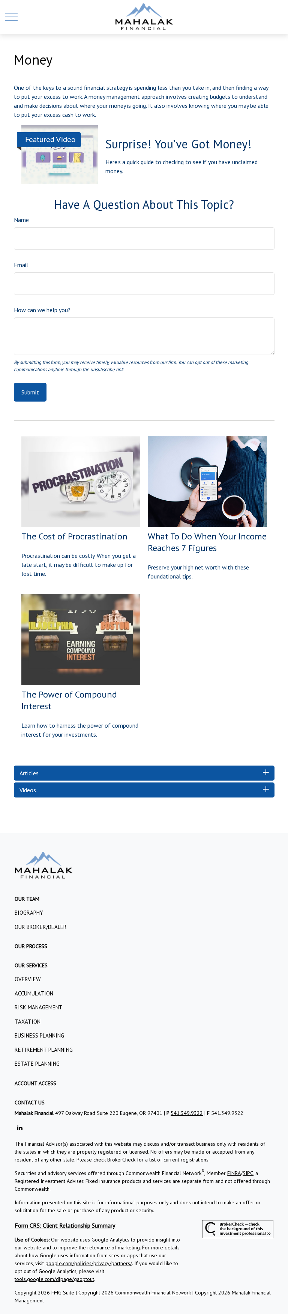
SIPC (248, 1173)
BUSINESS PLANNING (39, 1035)
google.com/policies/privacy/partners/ (88, 1263)
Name (21, 220)
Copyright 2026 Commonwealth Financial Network (134, 1292)
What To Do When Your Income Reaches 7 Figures (207, 542)
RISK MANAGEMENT (39, 1007)
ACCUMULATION (34, 993)
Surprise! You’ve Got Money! (178, 144)
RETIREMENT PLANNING (44, 1049)
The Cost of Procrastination (74, 536)
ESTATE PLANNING (37, 1063)
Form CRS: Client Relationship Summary (65, 1225)
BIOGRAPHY (29, 912)
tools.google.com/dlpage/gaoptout (54, 1279)
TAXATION (27, 1021)
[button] (27, 899)
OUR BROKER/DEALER (41, 926)
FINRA (234, 1173)
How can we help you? (42, 310)
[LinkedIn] (20, 1128)
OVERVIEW (27, 979)
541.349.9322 (187, 1113)
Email (21, 265)
